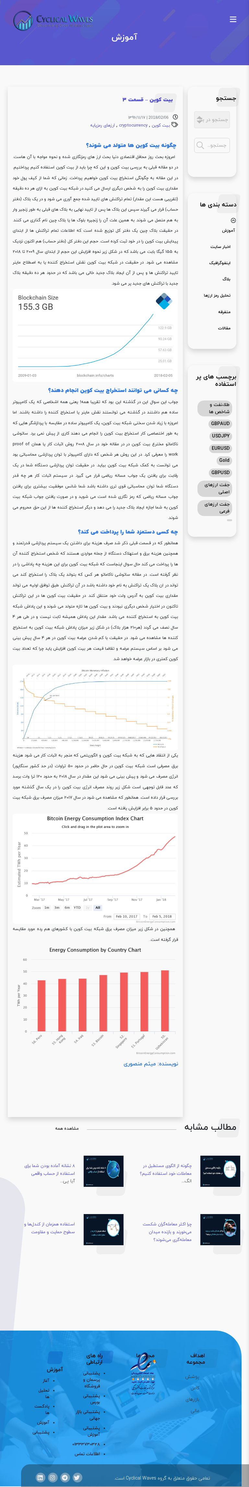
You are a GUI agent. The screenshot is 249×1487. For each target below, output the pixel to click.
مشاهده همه (67, 1128)
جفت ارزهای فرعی (217, 508)
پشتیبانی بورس (91, 1399)
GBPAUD (220, 424)
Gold (224, 460)
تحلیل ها (44, 1393)
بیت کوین (161, 125)
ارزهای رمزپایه (102, 125)
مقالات (224, 328)
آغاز (46, 1381)
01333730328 (86, 1444)
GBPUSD (220, 473)
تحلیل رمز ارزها (217, 296)
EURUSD (221, 448)
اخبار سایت (220, 247)
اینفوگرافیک (220, 263)
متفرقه (224, 312)
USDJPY (221, 436)
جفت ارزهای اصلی (217, 489)
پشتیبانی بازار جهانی (88, 1415)
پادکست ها (44, 1409)
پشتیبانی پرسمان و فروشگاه (91, 1379)
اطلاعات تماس (87, 1454)
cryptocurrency (133, 125)
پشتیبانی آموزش (91, 1431)
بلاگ (226, 279)
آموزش (228, 231)
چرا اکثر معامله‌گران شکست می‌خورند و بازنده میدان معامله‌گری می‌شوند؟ (167, 1232)
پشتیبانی (44, 1432)
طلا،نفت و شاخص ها (219, 408)
